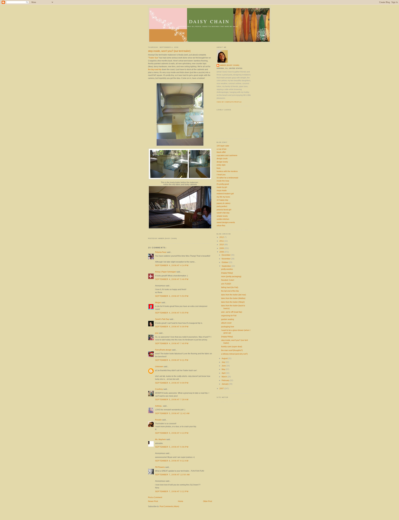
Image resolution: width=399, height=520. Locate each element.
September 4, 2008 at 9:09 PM (171, 383)
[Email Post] (148, 235)
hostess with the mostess (227, 171)
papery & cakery (223, 203)
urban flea (221, 225)
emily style (221, 165)
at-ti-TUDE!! (226, 284)
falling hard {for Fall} (229, 287)
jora (156, 333)
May (224, 369)
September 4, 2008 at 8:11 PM (171, 360)
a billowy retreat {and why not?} (234, 354)
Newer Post (153, 501)
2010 (221, 244)
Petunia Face (160, 252)
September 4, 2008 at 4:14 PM (171, 265)
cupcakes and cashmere (227, 155)
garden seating (227, 319)
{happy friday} (227, 273)
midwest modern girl (225, 194)
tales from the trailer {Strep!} (233, 302)
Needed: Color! (227, 280)
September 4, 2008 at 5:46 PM (171, 279)
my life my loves (223, 197)
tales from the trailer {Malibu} (233, 298)
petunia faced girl (224, 210)
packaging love (227, 327)
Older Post (207, 501)
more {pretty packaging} (231, 276)
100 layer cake (223, 146)
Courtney (159, 389)
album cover (226, 323)
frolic (219, 168)
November (226, 259)
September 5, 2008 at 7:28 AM (171, 399)
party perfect (222, 206)
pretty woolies (227, 269)
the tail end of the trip (230, 291)
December (226, 255)
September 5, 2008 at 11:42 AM (172, 413)
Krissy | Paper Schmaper (165, 272)
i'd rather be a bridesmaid (227, 178)
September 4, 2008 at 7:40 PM (171, 343)
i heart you (221, 175)
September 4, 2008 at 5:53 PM (171, 296)
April (224, 373)
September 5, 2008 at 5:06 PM (171, 447)
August (225, 358)
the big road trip (154, 69)
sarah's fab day (223, 213)
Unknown (159, 366)
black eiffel (221, 152)
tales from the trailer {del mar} (233, 295)
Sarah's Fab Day (162, 319)
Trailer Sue (153, 58)
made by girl (222, 187)
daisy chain (209, 21)
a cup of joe (221, 149)
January (225, 384)
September (226, 266)
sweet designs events (226, 222)
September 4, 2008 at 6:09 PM (171, 327)
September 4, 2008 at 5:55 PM (171, 313)
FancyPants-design (163, 350)
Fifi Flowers (160, 467)
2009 (221, 248)
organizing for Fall (228, 316)
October (225, 262)
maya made (222, 190)
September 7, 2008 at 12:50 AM (172, 475)
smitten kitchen (223, 219)
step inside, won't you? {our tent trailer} (169, 51)
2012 (221, 237)
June (224, 366)
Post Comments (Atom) (169, 506)
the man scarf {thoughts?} (232, 350)
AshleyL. (158, 406)
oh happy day (222, 200)
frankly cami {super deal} (231, 347)
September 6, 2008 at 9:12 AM (171, 461)
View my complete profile (229, 102)
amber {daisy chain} (229, 65)
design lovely (222, 162)
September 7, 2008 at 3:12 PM (171, 491)
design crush (222, 158)
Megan (158, 302)
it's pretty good (223, 184)
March (224, 377)
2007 (221, 388)
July (224, 362)
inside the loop (223, 181)
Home (180, 501)
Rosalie (158, 420)
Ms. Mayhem (160, 439)
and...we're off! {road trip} (231, 312)
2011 (221, 241)
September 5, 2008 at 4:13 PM (171, 433)
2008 (221, 252)
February (226, 380)
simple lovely (222, 216)
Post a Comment (155, 497)
